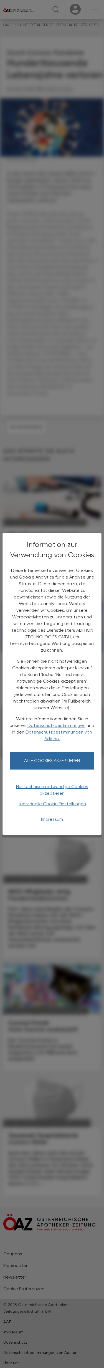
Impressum (52, 819)
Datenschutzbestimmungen (56, 725)
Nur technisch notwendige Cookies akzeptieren (52, 790)
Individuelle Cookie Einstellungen (52, 803)
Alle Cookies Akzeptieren (52, 760)
